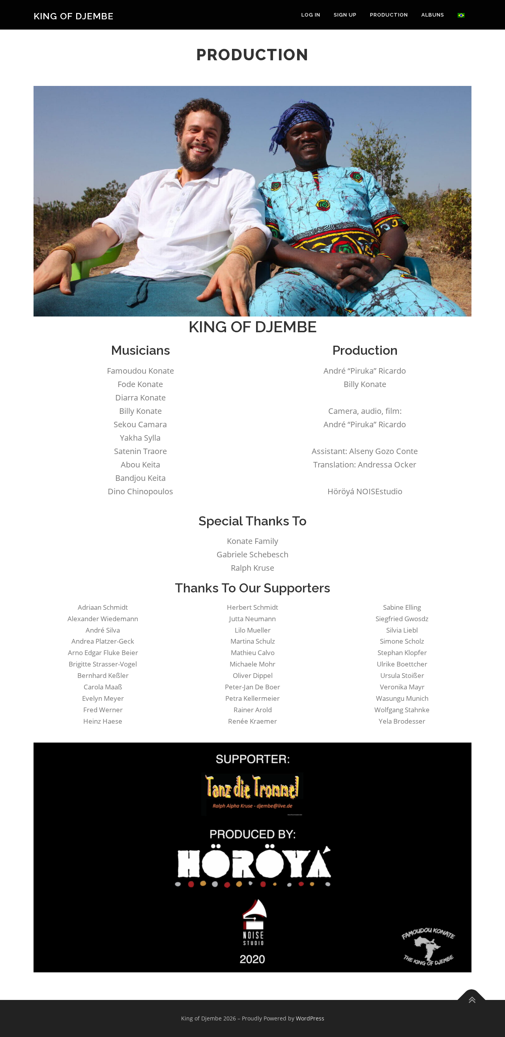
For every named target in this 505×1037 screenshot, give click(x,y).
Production (389, 15)
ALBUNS (432, 15)
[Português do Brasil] (461, 15)
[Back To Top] (472, 1000)
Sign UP (345, 15)
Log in (310, 15)
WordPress (310, 1018)
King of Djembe (74, 16)
